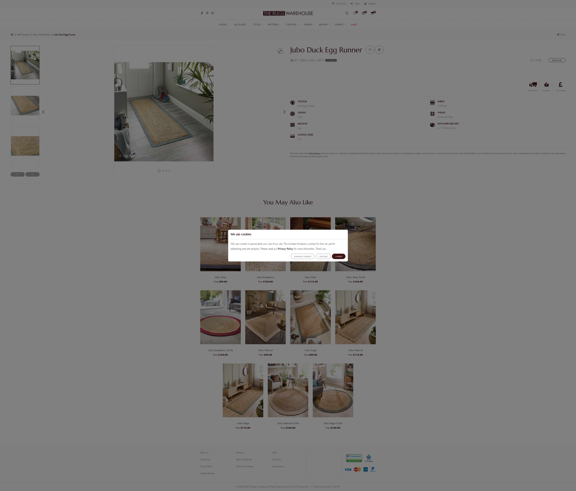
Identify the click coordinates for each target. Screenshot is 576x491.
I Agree (338, 256)
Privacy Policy (285, 248)
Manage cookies (302, 256)
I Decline (323, 256)
